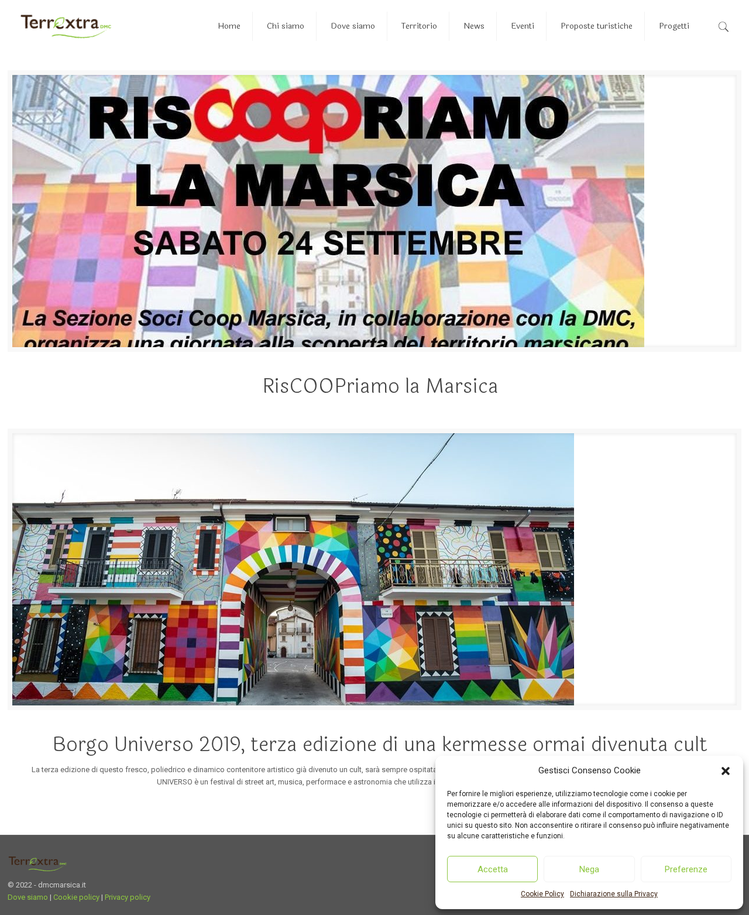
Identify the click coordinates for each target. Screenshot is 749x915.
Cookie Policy (542, 894)
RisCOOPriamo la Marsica (380, 386)
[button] (725, 771)
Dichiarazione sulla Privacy (614, 894)
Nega (589, 869)
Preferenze (686, 869)
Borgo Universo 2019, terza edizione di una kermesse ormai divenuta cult (380, 744)
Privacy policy (127, 897)
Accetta (492, 869)
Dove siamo (28, 897)
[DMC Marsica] (65, 26)
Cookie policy (76, 897)
